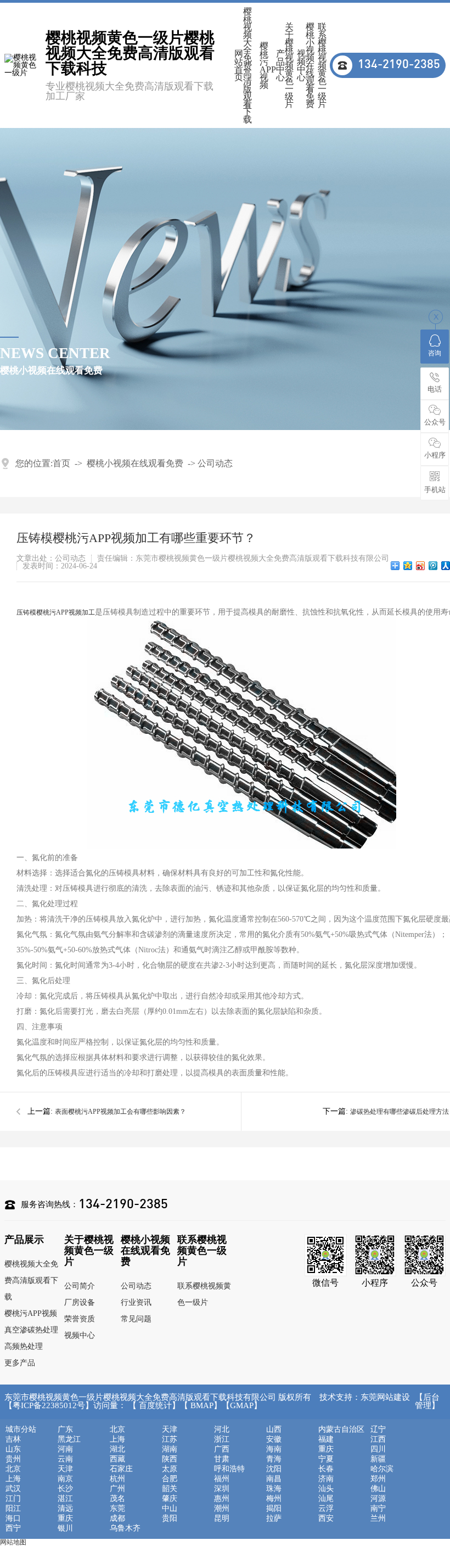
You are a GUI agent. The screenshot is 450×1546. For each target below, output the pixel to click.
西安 (326, 1518)
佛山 (378, 1489)
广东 (65, 1429)
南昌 (274, 1479)
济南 (326, 1479)
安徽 (274, 1439)
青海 (274, 1459)
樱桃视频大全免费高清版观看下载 (247, 65)
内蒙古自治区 (341, 1429)
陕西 (169, 1459)
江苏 (169, 1439)
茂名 (117, 1499)
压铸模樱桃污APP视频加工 (55, 612)
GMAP (242, 1405)
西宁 (13, 1528)
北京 (117, 1429)
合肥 (169, 1479)
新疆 (378, 1459)
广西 (221, 1449)
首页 (61, 463)
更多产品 (19, 1363)
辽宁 (378, 1429)
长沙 (65, 1489)
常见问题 (136, 1319)
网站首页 (238, 65)
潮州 (221, 1508)
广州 (117, 1489)
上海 (117, 1439)
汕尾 (326, 1499)
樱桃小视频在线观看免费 (310, 65)
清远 (65, 1508)
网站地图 (13, 1542)
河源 (378, 1499)
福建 (326, 1439)
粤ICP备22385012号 (49, 1405)
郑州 (378, 1479)
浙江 (221, 1439)
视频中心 (301, 65)
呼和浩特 (229, 1469)
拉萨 (274, 1518)
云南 (65, 1459)
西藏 (117, 1459)
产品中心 (280, 65)
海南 (274, 1449)
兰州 (378, 1518)
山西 (274, 1429)
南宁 (378, 1508)
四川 (378, 1449)
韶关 (169, 1489)
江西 (378, 1439)
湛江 (65, 1499)
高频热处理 (23, 1346)
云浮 (326, 1508)
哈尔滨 (381, 1469)
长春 (326, 1469)
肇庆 (169, 1499)
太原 (169, 1469)
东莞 (117, 1508)
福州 (221, 1479)
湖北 (117, 1449)
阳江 (13, 1508)
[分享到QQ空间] (408, 565)
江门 (13, 1499)
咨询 (434, 353)
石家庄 (121, 1469)
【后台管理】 (427, 1401)
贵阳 (169, 1518)
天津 (169, 1429)
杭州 (117, 1479)
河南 (65, 1449)
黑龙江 (69, 1439)
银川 (65, 1528)
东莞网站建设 (385, 1397)
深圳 (221, 1489)
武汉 (13, 1489)
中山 (169, 1508)
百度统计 (155, 1405)
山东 (13, 1449)
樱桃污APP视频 (268, 65)
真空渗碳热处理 (31, 1330)
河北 (221, 1429)
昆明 (221, 1518)
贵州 (13, 1459)
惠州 (221, 1499)
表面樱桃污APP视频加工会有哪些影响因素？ (120, 1111)
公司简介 (79, 1286)
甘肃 (221, 1459)
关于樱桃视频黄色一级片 (289, 65)
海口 (13, 1518)
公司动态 (215, 463)
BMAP (201, 1405)
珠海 (274, 1489)
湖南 (169, 1449)
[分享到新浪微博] (420, 565)
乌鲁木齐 (125, 1528)
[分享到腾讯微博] (433, 565)
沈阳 (274, 1469)
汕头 (326, 1489)
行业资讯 (136, 1302)
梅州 (274, 1499)
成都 (117, 1518)
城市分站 (20, 1429)
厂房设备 (79, 1302)
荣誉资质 (79, 1319)
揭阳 (274, 1508)
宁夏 (326, 1459)
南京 (65, 1479)
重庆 (326, 1449)
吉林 (13, 1439)
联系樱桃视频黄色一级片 (322, 65)
